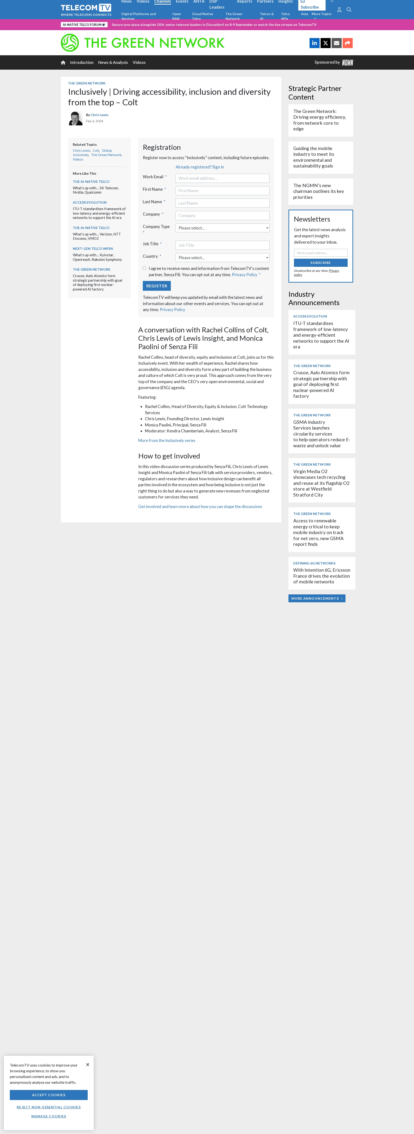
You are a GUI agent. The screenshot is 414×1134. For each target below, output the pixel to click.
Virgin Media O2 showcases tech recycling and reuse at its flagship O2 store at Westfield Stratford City (321, 483)
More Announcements (315, 598)
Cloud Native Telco (202, 16)
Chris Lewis (100, 115)
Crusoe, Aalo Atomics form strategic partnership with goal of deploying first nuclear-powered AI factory (97, 282)
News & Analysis (113, 62)
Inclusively (80, 155)
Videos (139, 62)
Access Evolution (90, 202)
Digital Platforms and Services (138, 16)
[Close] (87, 1064)
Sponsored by (328, 62)
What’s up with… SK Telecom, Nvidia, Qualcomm (96, 190)
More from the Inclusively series (167, 440)
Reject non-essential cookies (48, 1107)
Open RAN (176, 16)
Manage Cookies (48, 1116)
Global (106, 150)
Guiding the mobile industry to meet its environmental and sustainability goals (313, 156)
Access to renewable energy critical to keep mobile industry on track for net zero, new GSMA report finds (318, 532)
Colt (96, 150)
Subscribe (320, 263)
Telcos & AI (267, 16)
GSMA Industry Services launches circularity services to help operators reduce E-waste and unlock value (322, 433)
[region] (49, 1093)
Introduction (81, 62)
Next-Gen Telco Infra (93, 248)
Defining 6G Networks (314, 563)
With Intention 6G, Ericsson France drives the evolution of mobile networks (321, 575)
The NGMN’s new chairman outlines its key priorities (318, 191)
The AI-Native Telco (91, 181)
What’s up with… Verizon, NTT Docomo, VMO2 (97, 236)
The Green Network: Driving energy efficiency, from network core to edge (319, 119)
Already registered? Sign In (200, 166)
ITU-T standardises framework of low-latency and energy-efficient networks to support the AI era (99, 213)
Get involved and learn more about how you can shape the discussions (200, 506)
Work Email (155, 176)
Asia (304, 14)
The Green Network (233, 16)
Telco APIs (285, 16)
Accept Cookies (49, 1095)
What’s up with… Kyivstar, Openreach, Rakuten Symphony (97, 257)
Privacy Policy (244, 274)
